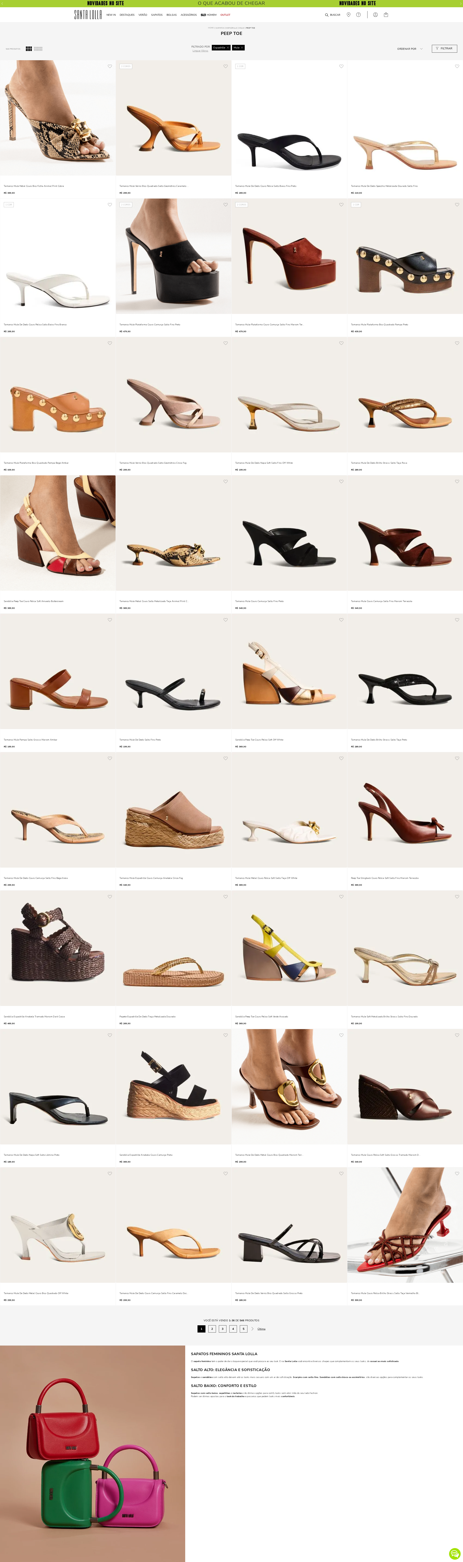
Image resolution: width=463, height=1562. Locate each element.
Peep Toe (250, 28)
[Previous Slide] (2, 3)
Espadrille (231, 28)
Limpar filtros (200, 50)
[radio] (29, 49)
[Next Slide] (460, 3)
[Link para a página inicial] (211, 28)
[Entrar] (375, 14)
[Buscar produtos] (327, 15)
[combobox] (318, 14)
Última (262, 1329)
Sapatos (220, 28)
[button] (455, 1554)
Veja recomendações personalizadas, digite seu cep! (348, 14)
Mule (241, 28)
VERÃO (143, 14)
